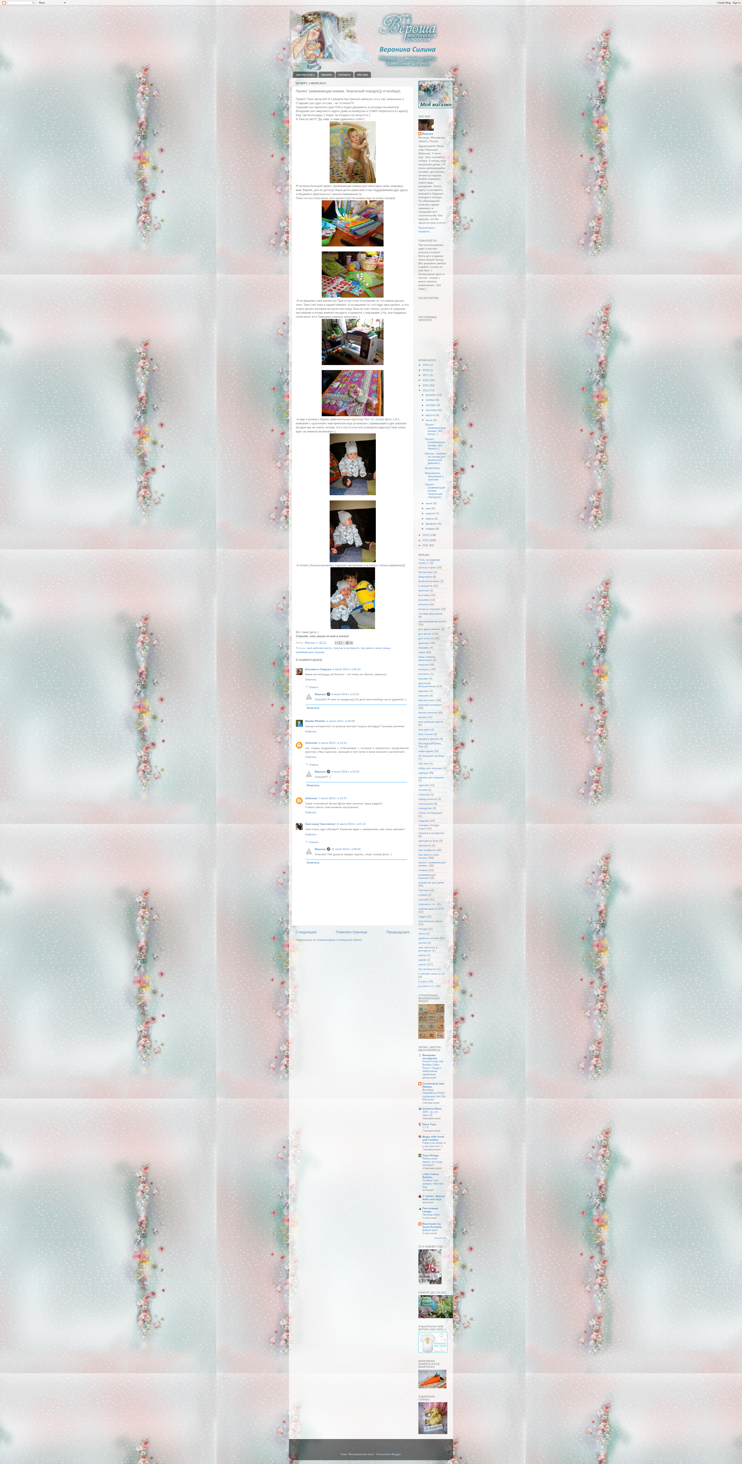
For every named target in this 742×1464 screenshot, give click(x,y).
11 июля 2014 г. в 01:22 (351, 824)
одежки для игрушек (431, 777)
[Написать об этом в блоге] (340, 643)
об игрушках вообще (431, 755)
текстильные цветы (430, 921)
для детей (424, 633)
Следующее (306, 932)
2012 (426, 540)
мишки (422, 717)
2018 (426, 370)
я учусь (422, 981)
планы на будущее (430, 812)
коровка (423, 678)
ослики (422, 789)
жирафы (423, 647)
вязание (423, 604)
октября (431, 405)
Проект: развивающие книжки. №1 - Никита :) (435, 444)
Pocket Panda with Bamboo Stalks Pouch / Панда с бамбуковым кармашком (432, 1068)
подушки (423, 820)
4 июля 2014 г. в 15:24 (333, 742)
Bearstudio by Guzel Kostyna (432, 1225)
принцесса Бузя (428, 840)
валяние (423, 590)
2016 (426, 380)
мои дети (424, 729)
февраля (432, 523)
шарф (422, 959)
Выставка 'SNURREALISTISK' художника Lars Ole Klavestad (433, 1094)
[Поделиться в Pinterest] (351, 643)
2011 (426, 545)
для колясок (426, 638)
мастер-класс (305, 74)
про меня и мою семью (376, 648)
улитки (422, 942)
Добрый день (430, 1230)
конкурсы (424, 669)
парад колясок (427, 799)
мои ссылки (425, 734)
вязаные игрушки (429, 609)
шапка (422, 955)
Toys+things (430, 1155)
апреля (431, 513)
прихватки (424, 845)
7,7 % (425, 1127)
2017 (426, 375)
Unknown (311, 742)
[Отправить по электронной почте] (337, 643)
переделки (425, 808)
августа (431, 415)
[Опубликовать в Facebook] (348, 643)
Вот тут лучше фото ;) (379, 419)
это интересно (427, 969)
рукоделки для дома (431, 882)
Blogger (396, 1454)
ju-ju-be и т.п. (426, 986)
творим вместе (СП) (431, 908)
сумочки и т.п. (427, 904)
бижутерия (425, 576)
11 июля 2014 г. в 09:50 (346, 849)
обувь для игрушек (430, 768)
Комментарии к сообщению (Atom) (339, 939)
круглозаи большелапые (427, 685)
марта (430, 518)
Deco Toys (429, 1124)
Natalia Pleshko (315, 721)
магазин (326, 74)
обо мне (362, 74)
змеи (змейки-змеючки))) (427, 659)
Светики (423, 890)
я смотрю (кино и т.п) (431, 973)
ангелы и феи (427, 567)
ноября (431, 399)
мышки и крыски (428, 738)
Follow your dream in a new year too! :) (434, 1144)
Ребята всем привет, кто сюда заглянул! (432, 1161)
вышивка (423, 599)
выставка (424, 595)
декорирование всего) (432, 621)
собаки (422, 894)
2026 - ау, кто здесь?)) (430, 1113)
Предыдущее (398, 932)
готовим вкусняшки (430, 613)
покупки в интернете (346, 648)
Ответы (313, 687)
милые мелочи (427, 712)
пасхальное (425, 803)
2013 (426, 535)
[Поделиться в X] (344, 643)
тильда (422, 928)
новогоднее (425, 751)
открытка (424, 794)
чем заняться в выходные (427, 949)
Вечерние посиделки (429, 1057)
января (431, 528)
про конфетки (427, 850)
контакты (344, 74)
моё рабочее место (319, 648)
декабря (431, 394)
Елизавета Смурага (318, 669)
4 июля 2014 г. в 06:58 (341, 721)
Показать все (440, 1238)
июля (429, 420)
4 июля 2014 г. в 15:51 (345, 694)
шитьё (422, 964)
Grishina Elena (432, 1108)
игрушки (423, 664)
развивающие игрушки (310, 652)
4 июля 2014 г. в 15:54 (345, 771)
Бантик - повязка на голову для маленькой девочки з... (435, 458)
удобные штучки (428, 938)
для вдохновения (429, 629)
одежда (423, 772)
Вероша (320, 694)
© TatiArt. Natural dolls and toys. (433, 1198)
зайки (421, 652)
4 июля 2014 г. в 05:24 (347, 669)
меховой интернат (430, 704)
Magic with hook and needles (433, 1138)
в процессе (425, 585)
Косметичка (432, 468)
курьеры (423, 691)
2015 (426, 385)
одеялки (423, 785)
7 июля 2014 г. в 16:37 (333, 798)
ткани (421, 933)
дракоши (423, 643)
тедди (422, 916)
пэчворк (423, 870)
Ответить (311, 679)
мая (428, 508)
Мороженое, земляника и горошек (434, 476)
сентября (432, 410)
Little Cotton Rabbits (430, 1176)
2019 (426, 364)
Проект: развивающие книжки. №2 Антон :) (435, 429)
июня (429, 503)
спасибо (423, 899)
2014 (426, 390)
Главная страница (351, 932)
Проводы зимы (431, 1214)
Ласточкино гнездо (430, 1210)
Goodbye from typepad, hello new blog (432, 1183)
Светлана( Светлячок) (320, 824)
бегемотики (425, 572)
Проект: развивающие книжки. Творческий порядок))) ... (435, 490)
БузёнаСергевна (428, 581)
